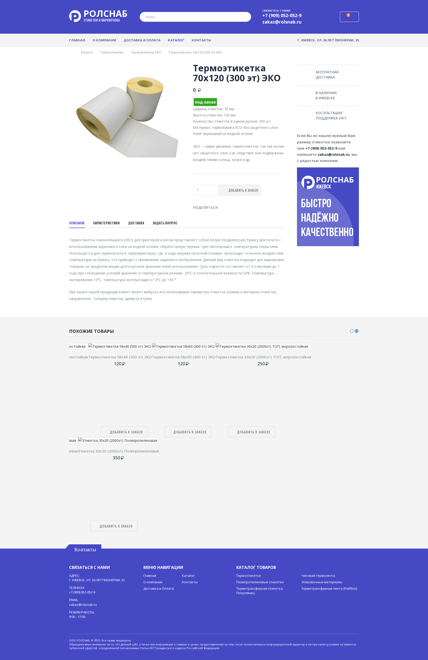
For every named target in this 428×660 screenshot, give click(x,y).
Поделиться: (205, 207)
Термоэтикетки (111, 52)
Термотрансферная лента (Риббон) (329, 588)
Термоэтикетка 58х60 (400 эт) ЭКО (183, 356)
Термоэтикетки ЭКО (146, 52)
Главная (77, 40)
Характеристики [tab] (106, 222)
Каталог (176, 40)
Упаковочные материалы (321, 582)
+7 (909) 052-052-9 (321, 148)
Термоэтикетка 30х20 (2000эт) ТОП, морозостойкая (263, 356)
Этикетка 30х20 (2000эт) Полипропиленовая (118, 451)
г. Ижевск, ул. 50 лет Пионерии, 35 (328, 40)
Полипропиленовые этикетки (260, 582)
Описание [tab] (77, 222)
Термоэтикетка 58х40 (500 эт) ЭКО (120, 356)
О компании (104, 40)
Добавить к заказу (126, 431)
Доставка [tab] (136, 222)
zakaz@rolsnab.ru (333, 154)
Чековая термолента (318, 575)
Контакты (201, 40)
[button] (349, 17)
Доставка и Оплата (142, 40)
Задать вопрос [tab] (165, 222)
